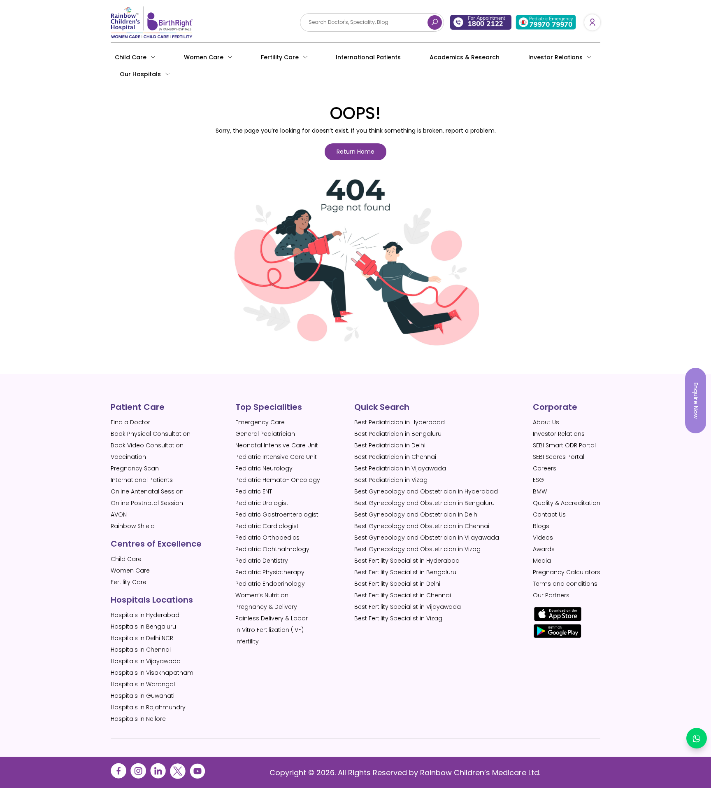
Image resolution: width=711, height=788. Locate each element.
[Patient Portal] (592, 22)
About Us (546, 422)
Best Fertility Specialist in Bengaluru (405, 572)
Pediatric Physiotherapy (269, 572)
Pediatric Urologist (261, 503)
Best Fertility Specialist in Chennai (402, 595)
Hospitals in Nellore (138, 719)
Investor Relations (559, 434)
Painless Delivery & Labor (271, 618)
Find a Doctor (130, 422)
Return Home (355, 151)
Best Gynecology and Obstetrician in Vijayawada (426, 537)
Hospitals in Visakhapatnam (152, 673)
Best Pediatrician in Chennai (395, 457)
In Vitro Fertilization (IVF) (269, 630)
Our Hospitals (140, 74)
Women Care (203, 57)
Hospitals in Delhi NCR (142, 638)
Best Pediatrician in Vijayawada (400, 468)
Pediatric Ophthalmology (272, 549)
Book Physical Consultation (151, 434)
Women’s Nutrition (261, 595)
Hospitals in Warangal (143, 684)
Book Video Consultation (147, 445)
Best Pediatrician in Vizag (391, 480)
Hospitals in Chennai (141, 649)
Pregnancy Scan (135, 468)
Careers (544, 468)
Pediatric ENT (253, 491)
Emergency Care (260, 422)
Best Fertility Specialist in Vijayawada (407, 607)
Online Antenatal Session (147, 491)
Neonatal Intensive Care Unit (276, 445)
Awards (544, 549)
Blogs (541, 526)
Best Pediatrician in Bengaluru (397, 434)
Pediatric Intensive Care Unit (276, 457)
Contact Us (549, 514)
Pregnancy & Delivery (266, 607)
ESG (538, 480)
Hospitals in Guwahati (142, 696)
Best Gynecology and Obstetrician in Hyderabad (426, 491)
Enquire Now (696, 400)
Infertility (247, 641)
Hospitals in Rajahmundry (148, 707)
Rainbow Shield (133, 526)
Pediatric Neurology (264, 468)
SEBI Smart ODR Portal (564, 445)
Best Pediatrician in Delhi (389, 445)
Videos (543, 537)
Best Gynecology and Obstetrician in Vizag (417, 549)
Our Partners (551, 595)
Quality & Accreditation (566, 503)
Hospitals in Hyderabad (145, 615)
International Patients (368, 57)
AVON (119, 514)
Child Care (130, 57)
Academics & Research (465, 57)
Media (542, 561)
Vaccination (128, 457)
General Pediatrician (265, 434)
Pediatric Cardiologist (267, 526)
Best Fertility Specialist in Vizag (398, 618)
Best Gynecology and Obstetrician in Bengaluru (424, 503)
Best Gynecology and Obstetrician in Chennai (421, 526)
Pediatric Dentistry (261, 561)
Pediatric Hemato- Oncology (277, 480)
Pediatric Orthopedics (267, 537)
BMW (540, 491)
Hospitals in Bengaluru (143, 626)
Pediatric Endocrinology (270, 584)
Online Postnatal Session (147, 503)
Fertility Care (280, 57)
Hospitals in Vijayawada (146, 661)
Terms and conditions (565, 584)
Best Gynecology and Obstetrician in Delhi (416, 514)
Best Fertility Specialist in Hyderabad (407, 561)
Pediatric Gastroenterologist (276, 514)
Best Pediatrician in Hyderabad (399, 422)
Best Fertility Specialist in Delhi (397, 584)
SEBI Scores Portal (558, 457)
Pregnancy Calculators (566, 572)
